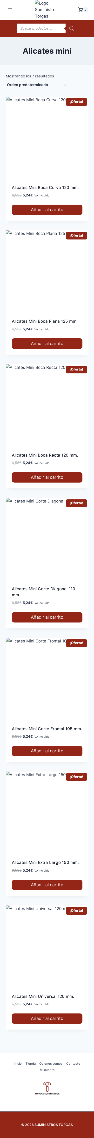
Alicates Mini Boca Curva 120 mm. (45, 187)
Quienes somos (50, 1063)
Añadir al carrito (47, 209)
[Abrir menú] (10, 9)
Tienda (31, 1063)
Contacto (73, 1063)
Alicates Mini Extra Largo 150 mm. (45, 862)
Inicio (18, 1063)
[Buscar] (72, 28)
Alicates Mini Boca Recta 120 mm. (45, 455)
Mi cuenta (47, 1070)
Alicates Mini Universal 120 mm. (43, 996)
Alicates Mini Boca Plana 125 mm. (45, 321)
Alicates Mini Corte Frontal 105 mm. (47, 728)
